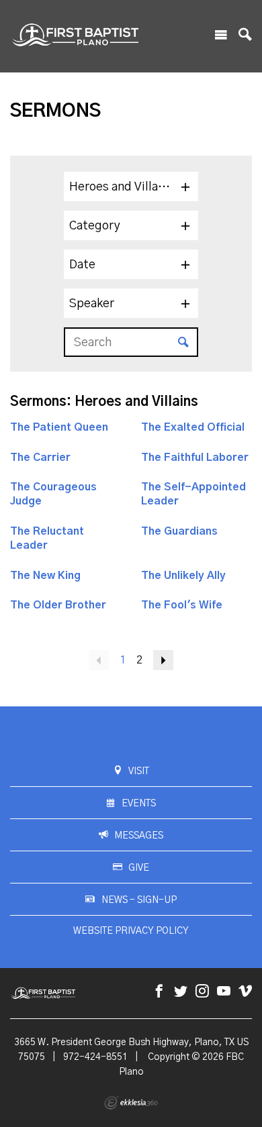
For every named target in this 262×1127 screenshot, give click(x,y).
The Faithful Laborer (195, 457)
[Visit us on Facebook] (159, 992)
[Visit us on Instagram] (202, 992)
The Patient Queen (59, 427)
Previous (99, 660)
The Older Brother (58, 605)
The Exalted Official (193, 427)
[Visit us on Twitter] (180, 992)
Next (163, 660)
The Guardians (179, 531)
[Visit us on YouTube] (223, 992)
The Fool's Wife (181, 605)
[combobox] (131, 186)
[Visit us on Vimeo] (245, 992)
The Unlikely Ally (183, 575)
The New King (45, 575)
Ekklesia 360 (131, 1103)
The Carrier (40, 457)
